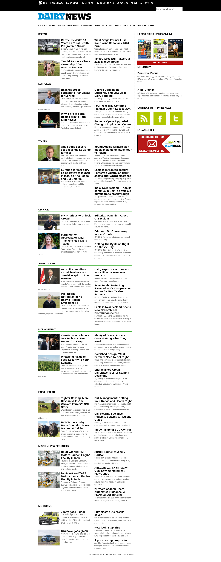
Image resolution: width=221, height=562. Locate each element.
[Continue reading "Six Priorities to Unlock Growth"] (49, 222)
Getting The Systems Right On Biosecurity (111, 246)
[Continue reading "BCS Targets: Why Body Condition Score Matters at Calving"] (49, 429)
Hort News (87, 2)
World (52, 25)
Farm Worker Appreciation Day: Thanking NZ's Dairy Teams (74, 239)
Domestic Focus (147, 73)
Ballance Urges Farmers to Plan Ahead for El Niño (75, 92)
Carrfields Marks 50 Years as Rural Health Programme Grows (75, 43)
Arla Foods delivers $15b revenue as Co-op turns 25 (76, 149)
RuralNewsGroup (110, 554)
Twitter (176, 118)
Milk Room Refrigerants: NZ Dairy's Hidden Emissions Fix (71, 298)
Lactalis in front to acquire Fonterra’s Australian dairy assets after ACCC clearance (112, 172)
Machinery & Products (120, 25)
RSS (143, 118)
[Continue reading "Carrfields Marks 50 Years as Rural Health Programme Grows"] (49, 47)
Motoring (138, 25)
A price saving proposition (111, 540)
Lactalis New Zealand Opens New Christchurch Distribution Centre (112, 310)
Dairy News (72, 2)
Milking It (144, 67)
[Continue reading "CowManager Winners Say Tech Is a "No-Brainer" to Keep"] (49, 342)
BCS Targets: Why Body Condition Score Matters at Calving (75, 425)
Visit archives (160, 62)
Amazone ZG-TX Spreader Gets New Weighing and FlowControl (111, 470)
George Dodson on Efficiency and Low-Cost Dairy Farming (110, 92)
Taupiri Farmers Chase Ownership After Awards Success (75, 64)
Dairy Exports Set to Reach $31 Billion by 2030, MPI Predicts (111, 272)
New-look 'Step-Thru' (107, 527)
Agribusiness (73, 25)
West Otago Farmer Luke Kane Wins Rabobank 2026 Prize (111, 43)
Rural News (56, 2)
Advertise (136, 2)
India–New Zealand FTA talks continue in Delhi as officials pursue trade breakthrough (112, 190)
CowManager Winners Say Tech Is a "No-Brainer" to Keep (75, 338)
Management (87, 25)
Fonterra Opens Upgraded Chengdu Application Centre (112, 123)
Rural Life (149, 25)
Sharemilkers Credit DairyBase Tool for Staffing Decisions (111, 372)
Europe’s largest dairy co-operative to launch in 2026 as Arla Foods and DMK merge (75, 174)
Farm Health (101, 25)
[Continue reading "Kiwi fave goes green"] (49, 537)
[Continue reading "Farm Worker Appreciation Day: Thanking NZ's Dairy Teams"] (49, 241)
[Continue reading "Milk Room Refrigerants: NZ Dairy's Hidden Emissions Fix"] (49, 300)
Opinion (61, 25)
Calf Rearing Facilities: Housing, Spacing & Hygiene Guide (112, 416)
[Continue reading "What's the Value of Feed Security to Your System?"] (49, 363)
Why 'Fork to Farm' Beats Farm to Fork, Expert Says (73, 116)
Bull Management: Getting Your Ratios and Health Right (113, 400)
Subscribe (122, 2)
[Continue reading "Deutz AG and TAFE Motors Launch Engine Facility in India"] (49, 458)
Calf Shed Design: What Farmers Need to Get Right (111, 356)
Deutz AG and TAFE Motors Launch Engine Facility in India (75, 455)
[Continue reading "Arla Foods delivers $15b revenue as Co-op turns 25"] (49, 153)
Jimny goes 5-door (73, 511)
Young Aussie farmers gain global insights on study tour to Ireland (113, 149)
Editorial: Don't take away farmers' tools (110, 233)
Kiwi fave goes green (74, 531)
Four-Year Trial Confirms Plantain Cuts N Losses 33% (112, 107)
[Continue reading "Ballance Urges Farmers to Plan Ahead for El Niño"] (49, 96)
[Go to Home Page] (64, 19)
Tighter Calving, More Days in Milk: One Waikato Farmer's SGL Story (75, 403)
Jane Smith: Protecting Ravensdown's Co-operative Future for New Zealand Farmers (112, 290)
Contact (150, 2)
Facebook (159, 118)
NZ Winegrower (105, 2)
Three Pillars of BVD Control (112, 429)
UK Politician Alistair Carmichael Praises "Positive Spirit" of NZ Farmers (75, 274)
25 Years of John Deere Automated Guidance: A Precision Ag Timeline (109, 492)
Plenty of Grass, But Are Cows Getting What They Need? (110, 338)
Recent (43, 34)
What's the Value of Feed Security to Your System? (75, 359)
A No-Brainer (145, 89)
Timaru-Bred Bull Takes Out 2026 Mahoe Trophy (112, 60)
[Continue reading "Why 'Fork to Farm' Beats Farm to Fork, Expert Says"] (49, 120)
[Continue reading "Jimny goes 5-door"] (49, 518)
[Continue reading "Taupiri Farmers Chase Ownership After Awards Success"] (49, 68)
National (43, 25)
